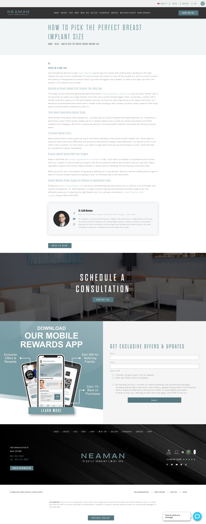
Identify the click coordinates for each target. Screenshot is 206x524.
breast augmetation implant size (115, 93)
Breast (64, 13)
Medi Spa (85, 13)
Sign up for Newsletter (21, 468)
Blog (57, 44)
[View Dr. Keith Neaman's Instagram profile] (74, 224)
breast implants (85, 73)
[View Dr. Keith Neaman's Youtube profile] (74, 219)
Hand (92, 432)
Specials (174, 4)
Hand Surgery (144, 13)
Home (50, 44)
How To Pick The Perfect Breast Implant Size (80, 44)
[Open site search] (203, 3)
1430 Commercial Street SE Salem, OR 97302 (19, 449)
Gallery (94, 13)
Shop (195, 4)
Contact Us (103, 300)
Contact (115, 13)
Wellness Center (128, 13)
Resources (105, 13)
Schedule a (103, 283)
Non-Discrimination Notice (141, 492)
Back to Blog (60, 246)
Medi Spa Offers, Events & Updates (132, 378)
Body (77, 13)
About (56, 13)
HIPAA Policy (173, 492)
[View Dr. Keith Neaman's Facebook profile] (74, 213)
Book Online (185, 4)
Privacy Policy (101, 518)
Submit (154, 400)
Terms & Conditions (159, 492)
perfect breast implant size (71, 185)
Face (71, 13)
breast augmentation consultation (85, 159)
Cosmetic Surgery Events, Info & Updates (135, 375)
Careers (185, 492)
